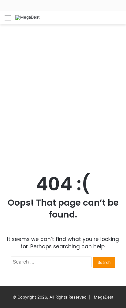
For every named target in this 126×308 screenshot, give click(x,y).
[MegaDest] (27, 17)
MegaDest (103, 297)
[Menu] (8, 20)
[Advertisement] (63, 93)
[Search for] (118, 20)
